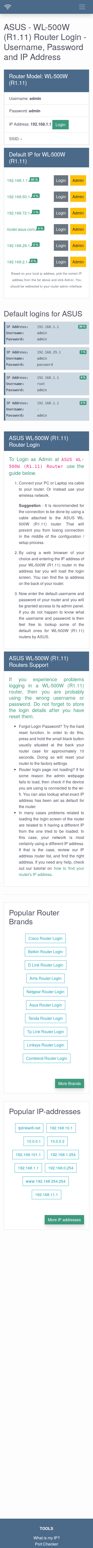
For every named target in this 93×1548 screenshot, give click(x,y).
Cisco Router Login (45, 938)
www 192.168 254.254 (45, 1181)
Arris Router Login (46, 978)
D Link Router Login (45, 965)
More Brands (69, 1083)
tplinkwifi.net (29, 1128)
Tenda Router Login (45, 1018)
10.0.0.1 (34, 1141)
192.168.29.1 (18, 245)
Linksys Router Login (45, 1045)
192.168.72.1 (18, 213)
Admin (78, 180)
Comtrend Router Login (46, 1058)
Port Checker (46, 1544)
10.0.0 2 (57, 1141)
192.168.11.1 (46, 1194)
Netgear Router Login (45, 991)
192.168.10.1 (61, 1128)
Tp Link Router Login (45, 1031)
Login (60, 124)
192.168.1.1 (17, 180)
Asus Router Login (45, 1005)
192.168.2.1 (17, 262)
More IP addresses (64, 1219)
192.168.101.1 (28, 1154)
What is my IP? (46, 1538)
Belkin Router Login (45, 951)
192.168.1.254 (63, 1154)
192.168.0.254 (60, 1168)
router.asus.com (21, 229)
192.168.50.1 (18, 196)
